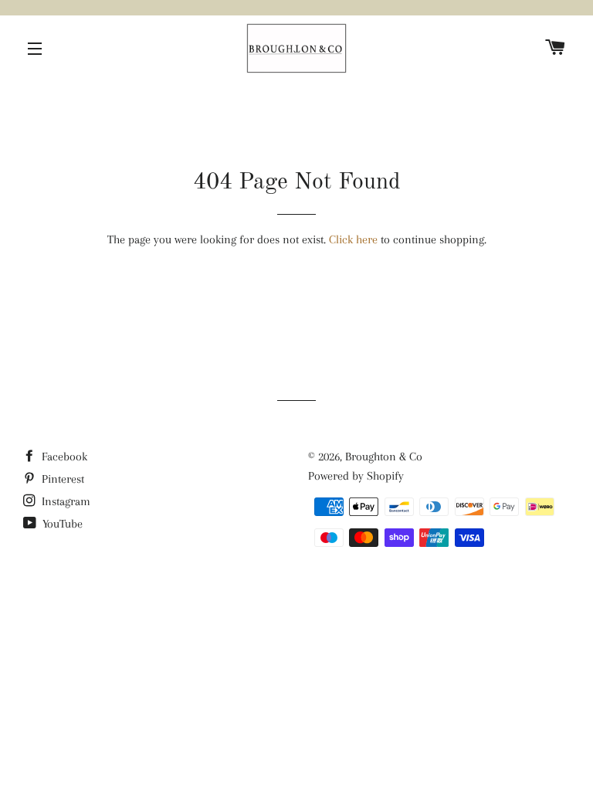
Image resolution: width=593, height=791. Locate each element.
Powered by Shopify (356, 476)
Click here (353, 239)
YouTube (61, 524)
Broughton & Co (383, 456)
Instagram (64, 501)
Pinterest (61, 479)
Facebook (63, 456)
